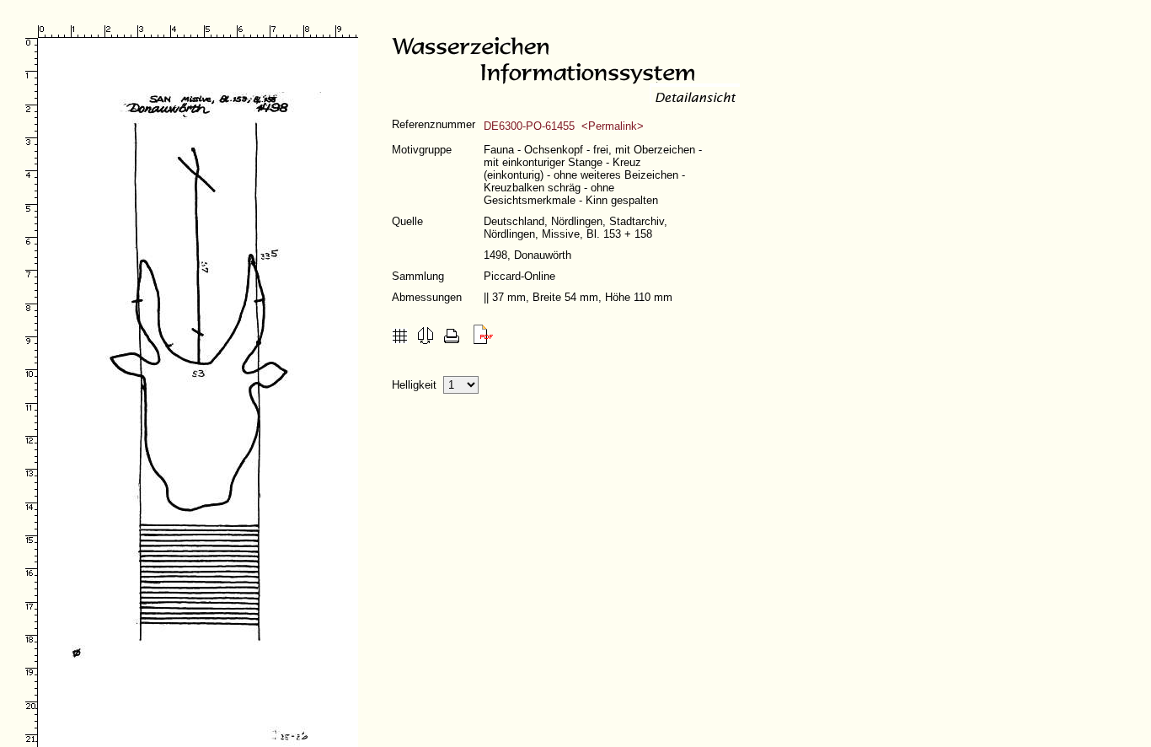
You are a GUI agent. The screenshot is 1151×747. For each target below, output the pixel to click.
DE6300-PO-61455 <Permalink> (564, 126)
